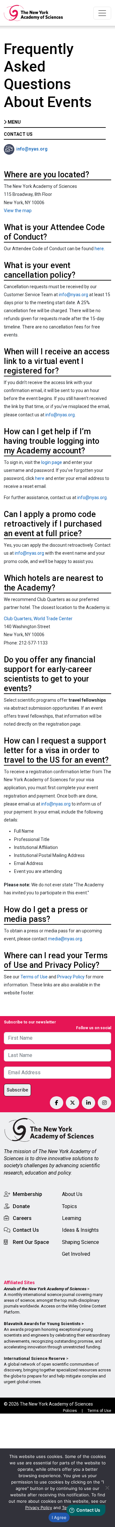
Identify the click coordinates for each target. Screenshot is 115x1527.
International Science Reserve (34, 1358)
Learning (71, 1218)
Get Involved (76, 1254)
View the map (18, 210)
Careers (22, 1218)
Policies (70, 1410)
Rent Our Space (31, 1242)
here (99, 248)
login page (51, 462)
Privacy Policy (71, 976)
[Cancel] (107, 1488)
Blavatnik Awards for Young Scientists (42, 1323)
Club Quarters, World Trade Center (38, 618)
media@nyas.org (65, 938)
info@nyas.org (32, 148)
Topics (69, 1206)
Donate (21, 1206)
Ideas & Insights (80, 1230)
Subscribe (17, 1089)
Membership (27, 1194)
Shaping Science (80, 1242)
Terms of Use (34, 976)
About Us (72, 1194)
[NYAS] (33, 13)
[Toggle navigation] (102, 13)
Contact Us (26, 1230)
